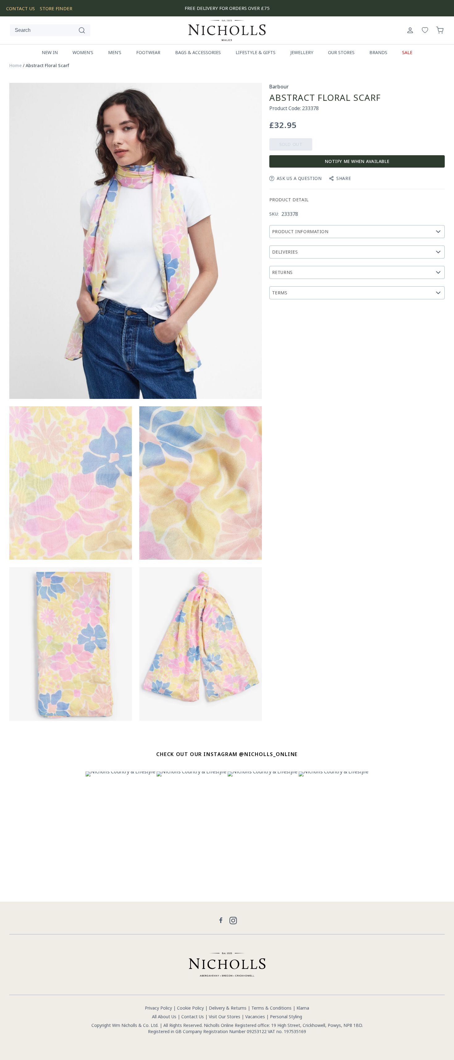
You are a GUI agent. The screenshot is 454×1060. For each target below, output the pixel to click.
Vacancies (255, 1016)
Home (15, 65)
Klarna (302, 1008)
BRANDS (378, 52)
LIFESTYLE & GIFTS (255, 52)
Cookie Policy (190, 1008)
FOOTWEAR (148, 52)
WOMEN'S (83, 52)
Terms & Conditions (271, 1008)
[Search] (81, 30)
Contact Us (192, 1016)
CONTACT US (20, 8)
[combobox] (50, 30)
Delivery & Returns (227, 1008)
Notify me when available (357, 161)
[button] (439, 30)
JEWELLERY (301, 52)
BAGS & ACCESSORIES (198, 52)
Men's (114, 52)
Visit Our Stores (224, 1016)
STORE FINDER (56, 8)
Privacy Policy (158, 1008)
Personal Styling (286, 1016)
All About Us (164, 1016)
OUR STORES (341, 52)
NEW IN (50, 52)
